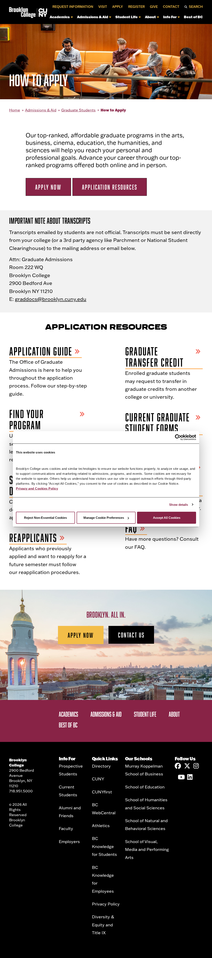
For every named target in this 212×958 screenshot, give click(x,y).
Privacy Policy (106, 904)
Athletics (101, 825)
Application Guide (40, 351)
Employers (69, 841)
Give (154, 7)
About (150, 16)
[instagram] (196, 766)
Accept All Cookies (166, 517)
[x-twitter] (187, 766)
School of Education (145, 786)
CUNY (98, 778)
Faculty (66, 828)
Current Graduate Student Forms (157, 422)
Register (136, 7)
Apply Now (48, 187)
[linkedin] (190, 777)
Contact (171, 7)
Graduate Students (78, 110)
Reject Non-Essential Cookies (45, 517)
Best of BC (193, 16)
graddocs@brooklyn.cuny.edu (50, 299)
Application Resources (109, 187)
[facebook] (178, 766)
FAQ (131, 528)
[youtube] (181, 777)
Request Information (72, 7)
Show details (178, 504)
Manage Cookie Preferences (103, 517)
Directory (101, 766)
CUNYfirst (102, 791)
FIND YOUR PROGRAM (26, 419)
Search (196, 7)
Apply (117, 7)
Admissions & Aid (92, 16)
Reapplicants (33, 538)
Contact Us (131, 635)
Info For (170, 16)
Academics (60, 16)
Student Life (126, 16)
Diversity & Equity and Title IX (103, 924)
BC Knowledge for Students (104, 846)
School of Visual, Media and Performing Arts (147, 849)
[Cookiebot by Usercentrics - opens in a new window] (178, 437)
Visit (102, 7)
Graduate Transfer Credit (154, 357)
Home (14, 110)
